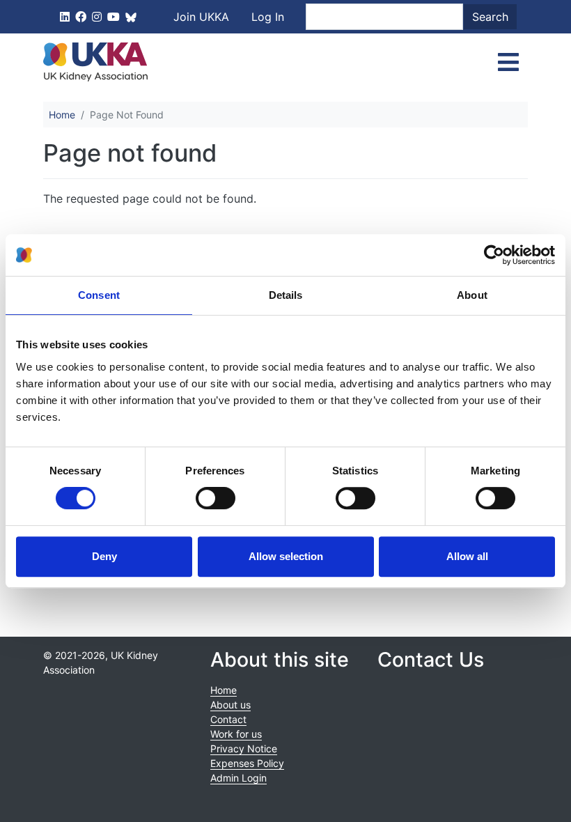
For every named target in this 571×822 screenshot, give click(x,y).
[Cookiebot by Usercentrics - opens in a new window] (494, 255)
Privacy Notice (243, 748)
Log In (267, 17)
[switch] (215, 498)
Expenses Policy (247, 763)
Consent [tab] (99, 295)
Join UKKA (201, 17)
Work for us (236, 734)
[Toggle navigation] (508, 62)
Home (62, 115)
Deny (104, 556)
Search (490, 17)
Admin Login (238, 778)
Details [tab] (286, 295)
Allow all (467, 556)
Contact (228, 719)
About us (230, 705)
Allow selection (286, 556)
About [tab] (472, 295)
